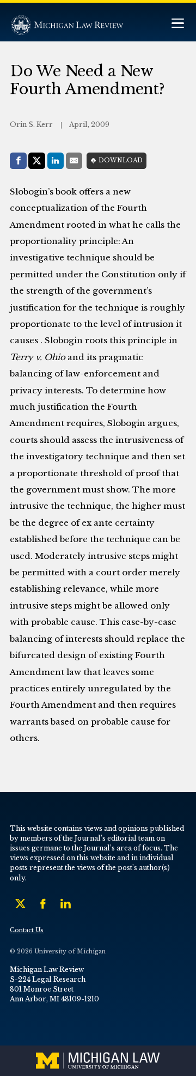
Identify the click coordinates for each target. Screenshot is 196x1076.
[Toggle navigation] (177, 24)
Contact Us (27, 930)
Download (121, 160)
